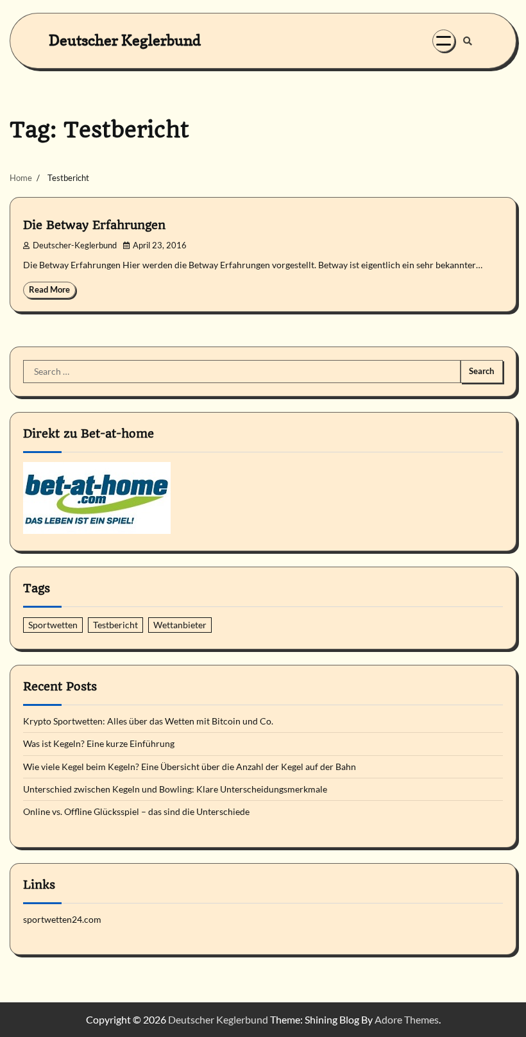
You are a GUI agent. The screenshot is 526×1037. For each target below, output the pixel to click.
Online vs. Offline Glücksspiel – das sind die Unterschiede (136, 812)
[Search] (467, 41)
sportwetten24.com (62, 919)
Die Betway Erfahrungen (94, 225)
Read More (49, 290)
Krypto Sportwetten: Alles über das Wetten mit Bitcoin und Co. (148, 721)
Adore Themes (407, 1019)
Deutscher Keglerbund (125, 40)
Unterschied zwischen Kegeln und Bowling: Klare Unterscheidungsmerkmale (175, 789)
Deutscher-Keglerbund (75, 245)
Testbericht (115, 625)
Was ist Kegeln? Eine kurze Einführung (98, 744)
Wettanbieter (180, 625)
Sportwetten (53, 625)
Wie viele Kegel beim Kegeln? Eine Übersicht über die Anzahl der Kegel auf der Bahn (189, 767)
